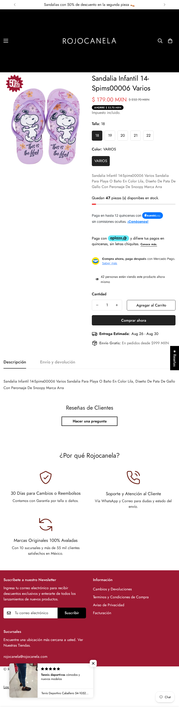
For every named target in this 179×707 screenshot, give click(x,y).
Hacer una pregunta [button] (90, 421)
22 (148, 135)
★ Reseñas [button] (174, 358)
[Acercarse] (77, 82)
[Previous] (14, 4)
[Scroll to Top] (170, 681)
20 (122, 135)
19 (110, 135)
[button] (170, 40)
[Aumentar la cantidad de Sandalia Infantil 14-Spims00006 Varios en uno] (117, 305)
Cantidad (99, 294)
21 (136, 135)
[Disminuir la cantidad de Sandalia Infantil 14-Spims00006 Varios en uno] (97, 305)
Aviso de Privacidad (108, 605)
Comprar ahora (133, 320)
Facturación (102, 613)
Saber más (109, 263)
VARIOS (100, 161)
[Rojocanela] (89, 40)
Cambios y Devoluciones (112, 589)
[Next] (164, 4)
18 (97, 135)
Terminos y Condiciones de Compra (121, 597)
